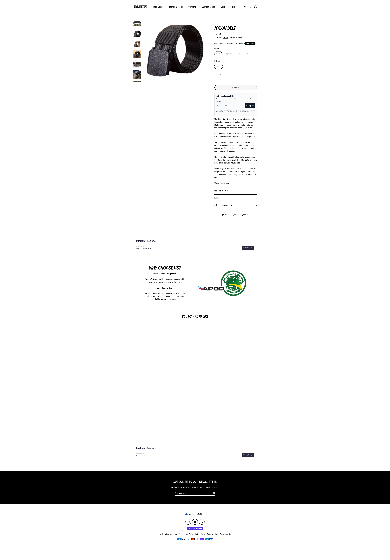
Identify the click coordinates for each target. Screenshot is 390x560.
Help (233, 7)
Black (218, 54)
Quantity (217, 74)
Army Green (228, 54)
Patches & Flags (175, 7)
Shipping (225, 37)
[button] (248, 248)
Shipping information (222, 191)
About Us (168, 534)
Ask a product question (223, 205)
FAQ (180, 534)
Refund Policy (200, 534)
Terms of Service (225, 534)
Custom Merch (209, 7)
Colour (216, 48)
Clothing (192, 7)
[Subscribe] (213, 493)
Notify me (250, 105)
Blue (238, 54)
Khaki (247, 54)
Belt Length (218, 61)
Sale (223, 7)
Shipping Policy (212, 534)
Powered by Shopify (200, 544)
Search (161, 534)
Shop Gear (158, 7)
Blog (175, 534)
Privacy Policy (188, 534)
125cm (218, 66)
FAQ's (216, 198)
